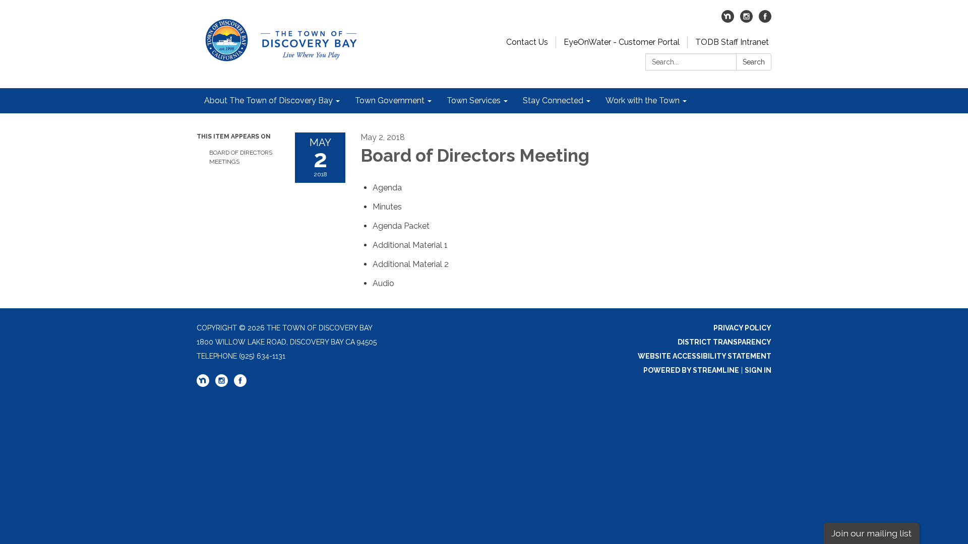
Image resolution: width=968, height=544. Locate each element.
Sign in (758, 370)
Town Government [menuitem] (390, 100)
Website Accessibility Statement (704, 356)
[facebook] (765, 20)
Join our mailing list (871, 533)
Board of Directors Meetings (240, 157)
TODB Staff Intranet (732, 42)
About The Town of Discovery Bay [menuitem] (268, 100)
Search (754, 62)
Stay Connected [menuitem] (553, 100)
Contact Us (527, 42)
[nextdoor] (727, 20)
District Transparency (724, 342)
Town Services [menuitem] (474, 100)
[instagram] (746, 20)
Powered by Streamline (691, 370)
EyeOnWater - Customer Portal (622, 42)
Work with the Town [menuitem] (643, 100)
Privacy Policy (742, 328)
